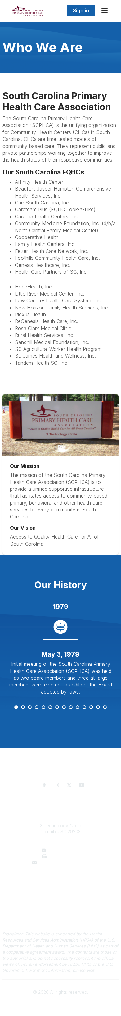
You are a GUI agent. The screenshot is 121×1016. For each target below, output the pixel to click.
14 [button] (105, 707)
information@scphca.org (64, 862)
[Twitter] (69, 785)
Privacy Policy (60, 911)
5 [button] (43, 707)
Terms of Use (60, 917)
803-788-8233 (64, 856)
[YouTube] (82, 785)
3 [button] (30, 707)
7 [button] (57, 707)
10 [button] (77, 707)
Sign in (81, 10)
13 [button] (98, 707)
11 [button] (84, 707)
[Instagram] (57, 785)
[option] (60, 652)
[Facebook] (44, 785)
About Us (60, 881)
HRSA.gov (104, 970)
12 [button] (91, 707)
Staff (60, 887)
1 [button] (16, 707)
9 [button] (71, 707)
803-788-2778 (65, 850)
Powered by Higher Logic (60, 1003)
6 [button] (50, 707)
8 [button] (64, 707)
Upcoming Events (60, 893)
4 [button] (36, 707)
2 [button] (23, 707)
